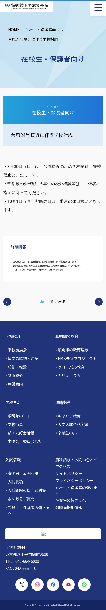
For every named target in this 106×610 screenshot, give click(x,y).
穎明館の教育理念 (73, 349)
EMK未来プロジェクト (77, 358)
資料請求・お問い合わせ (76, 459)
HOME (13, 29)
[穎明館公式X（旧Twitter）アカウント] (21, 584)
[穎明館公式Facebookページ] (53, 584)
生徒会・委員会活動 (25, 441)
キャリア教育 (69, 416)
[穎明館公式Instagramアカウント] (37, 584)
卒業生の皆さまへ (70, 500)
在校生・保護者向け (42, 29)
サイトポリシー (68, 473)
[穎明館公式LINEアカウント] (84, 584)
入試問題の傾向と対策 (27, 490)
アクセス (62, 466)
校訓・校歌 (17, 367)
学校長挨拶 (17, 349)
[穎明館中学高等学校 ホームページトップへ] (27, 6)
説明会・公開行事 (23, 473)
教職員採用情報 (68, 507)
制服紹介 (15, 375)
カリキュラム (69, 375)
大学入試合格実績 (73, 424)
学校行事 (15, 424)
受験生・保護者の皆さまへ (29, 510)
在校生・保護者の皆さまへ (76, 490)
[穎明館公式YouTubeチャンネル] (68, 584)
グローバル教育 (71, 367)
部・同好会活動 (21, 433)
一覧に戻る (56, 301)
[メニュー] (98, 8)
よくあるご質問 (21, 499)
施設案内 (15, 384)
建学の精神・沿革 (23, 358)
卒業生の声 (67, 433)
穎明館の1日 (18, 416)
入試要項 (15, 481)
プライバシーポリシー (74, 480)
